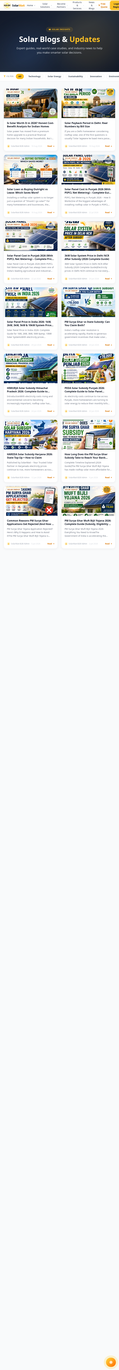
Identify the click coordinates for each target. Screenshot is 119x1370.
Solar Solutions (45, 5)
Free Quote (104, 5)
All (19, 76)
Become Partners (61, 5)
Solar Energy (54, 76)
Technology (34, 76)
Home (30, 5)
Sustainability (75, 76)
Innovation (96, 76)
